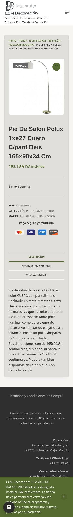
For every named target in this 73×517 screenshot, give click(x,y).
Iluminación (37, 40)
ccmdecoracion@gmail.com (49, 476)
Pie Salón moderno (21, 44)
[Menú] (67, 12)
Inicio (12, 40)
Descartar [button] (64, 497)
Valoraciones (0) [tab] (36, 275)
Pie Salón (54, 40)
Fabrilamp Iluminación (37, 216)
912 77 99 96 (59, 463)
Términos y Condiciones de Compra (36, 396)
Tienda (22, 40)
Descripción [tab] (36, 257)
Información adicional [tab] (36, 266)
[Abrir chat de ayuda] (9, 507)
